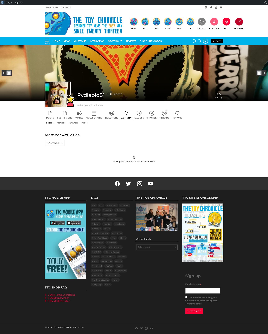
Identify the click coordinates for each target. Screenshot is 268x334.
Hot (226, 28)
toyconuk (98, 275)
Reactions (111, 118)
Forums (177, 118)
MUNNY (97, 252)
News (67, 41)
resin (96, 261)
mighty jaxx (116, 247)
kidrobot (112, 242)
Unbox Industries (101, 280)
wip (108, 284)
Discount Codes (51, 7)
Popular (214, 28)
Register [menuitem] (19, 2)
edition (108, 224)
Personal (50, 123)
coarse (96, 210)
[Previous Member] (7, 73)
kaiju (123, 238)
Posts (50, 118)
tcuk (109, 270)
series (119, 261)
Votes (79, 118)
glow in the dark (101, 233)
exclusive (120, 224)
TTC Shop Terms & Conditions (60, 295)
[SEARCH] (199, 41)
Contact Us (66, 7)
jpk (114, 238)
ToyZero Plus (113, 275)
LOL (145, 28)
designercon (110, 214)
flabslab (97, 228)
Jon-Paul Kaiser (101, 238)
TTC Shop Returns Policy (57, 301)
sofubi (110, 266)
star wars (98, 270)
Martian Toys (99, 247)
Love (134, 28)
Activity (126, 118)
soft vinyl (98, 266)
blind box (112, 205)
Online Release (112, 252)
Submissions (64, 118)
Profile (152, 118)
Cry (190, 28)
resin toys (107, 261)
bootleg (125, 205)
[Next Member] (261, 73)
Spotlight (115, 41)
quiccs (122, 256)
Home (56, 41)
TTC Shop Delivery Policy (57, 298)
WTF (179, 28)
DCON (97, 214)
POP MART (109, 256)
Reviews (131, 41)
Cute (168, 28)
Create (217, 41)
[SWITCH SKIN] (194, 41)
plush (96, 256)
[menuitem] (2, 2)
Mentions (61, 123)
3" (95, 205)
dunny (97, 224)
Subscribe (194, 311)
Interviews (97, 41)
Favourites (73, 123)
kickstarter (98, 242)
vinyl (116, 280)
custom (108, 210)
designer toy (99, 219)
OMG (156, 28)
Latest (202, 28)
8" (102, 205)
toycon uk (121, 270)
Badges (139, 118)
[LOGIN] (205, 41)
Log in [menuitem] (9, 2)
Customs (80, 41)
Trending (239, 28)
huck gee (118, 233)
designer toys (116, 219)
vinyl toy (97, 284)
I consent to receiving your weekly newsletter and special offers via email (201, 300)
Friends (164, 114)
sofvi (120, 266)
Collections (94, 118)
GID (108, 228)
